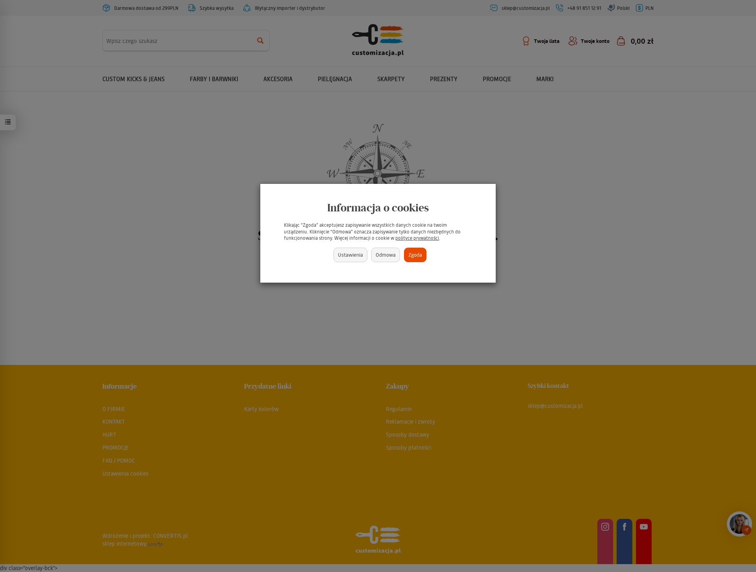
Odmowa (386, 254)
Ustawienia (350, 254)
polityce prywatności (417, 238)
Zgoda (415, 254)
